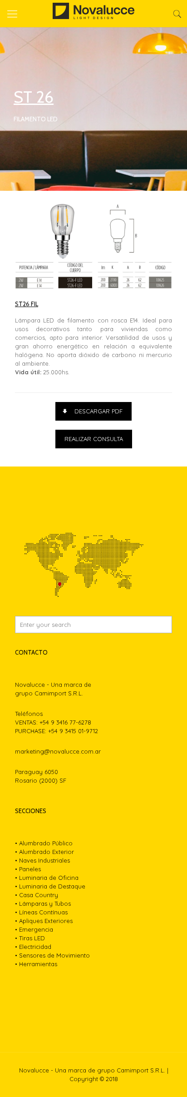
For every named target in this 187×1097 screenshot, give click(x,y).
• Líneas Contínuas (41, 912)
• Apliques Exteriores (44, 920)
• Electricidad (33, 946)
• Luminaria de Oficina (47, 877)
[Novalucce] (93, 13)
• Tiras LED (30, 938)
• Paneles (28, 869)
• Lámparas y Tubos (43, 903)
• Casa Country (36, 894)
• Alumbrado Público (44, 843)
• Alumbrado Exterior (44, 851)
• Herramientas (36, 964)
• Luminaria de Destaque (50, 886)
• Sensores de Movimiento (52, 955)
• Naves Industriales (42, 860)
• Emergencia (34, 929)
